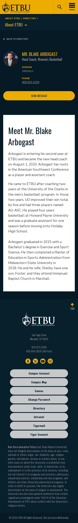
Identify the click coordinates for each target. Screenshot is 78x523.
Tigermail (39, 425)
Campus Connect (39, 373)
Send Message (39, 96)
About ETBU (12, 18)
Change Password (39, 399)
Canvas (39, 391)
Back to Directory (17, 39)
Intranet (39, 417)
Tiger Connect (39, 434)
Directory (29, 18)
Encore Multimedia (59, 518)
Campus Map (39, 382)
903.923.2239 (30, 82)
